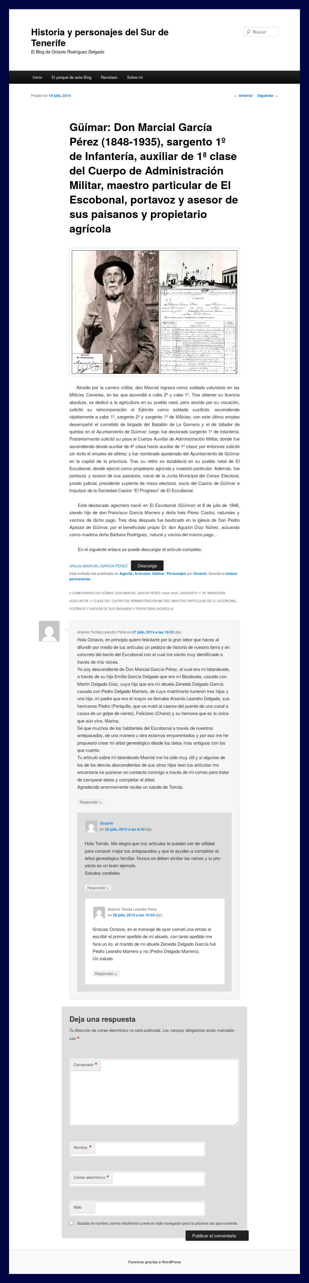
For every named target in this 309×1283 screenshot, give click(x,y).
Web (77, 1207)
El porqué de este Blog (71, 77)
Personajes (176, 573)
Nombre (83, 1147)
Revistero (109, 77)
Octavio (200, 573)
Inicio (37, 77)
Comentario (85, 1065)
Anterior (243, 95)
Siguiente (267, 95)
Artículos (142, 573)
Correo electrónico (91, 1177)
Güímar (158, 573)
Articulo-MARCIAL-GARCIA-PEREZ (98, 565)
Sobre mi (135, 77)
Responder (91, 801)
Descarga (147, 565)
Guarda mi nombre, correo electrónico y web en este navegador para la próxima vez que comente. (157, 1223)
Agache (126, 573)
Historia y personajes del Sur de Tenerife (100, 37)
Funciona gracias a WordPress (154, 1262)
